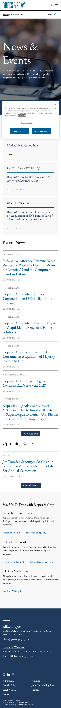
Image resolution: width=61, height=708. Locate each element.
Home (6, 14)
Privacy (35, 689)
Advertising (8, 680)
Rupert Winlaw (14, 647)
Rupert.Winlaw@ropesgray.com (18, 656)
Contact (7, 694)
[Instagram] (3, 675)
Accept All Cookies (41, 131)
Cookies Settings (27, 123)
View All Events (30, 485)
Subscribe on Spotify (36, 532)
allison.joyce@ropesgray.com (16, 639)
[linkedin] (8, 675)
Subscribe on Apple (12, 532)
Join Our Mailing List (13, 590)
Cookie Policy (10, 685)
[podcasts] (13, 675)
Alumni (36, 680)
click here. (22, 115)
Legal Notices (9, 689)
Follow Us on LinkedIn (14, 561)
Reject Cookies (20, 131)
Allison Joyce (12, 626)
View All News (30, 433)
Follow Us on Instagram (41, 561)
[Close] (55, 105)
